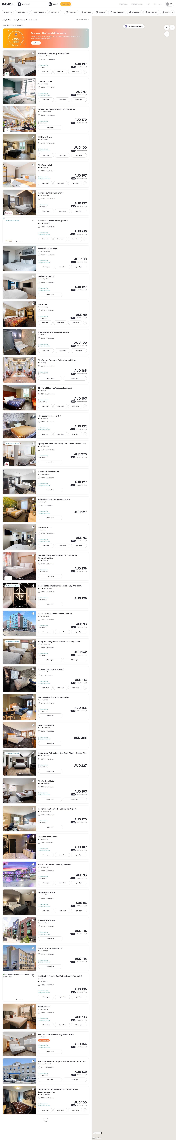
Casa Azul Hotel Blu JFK (46, 481)
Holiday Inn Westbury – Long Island (46, 63)
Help (148, 4)
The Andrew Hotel (46, 790)
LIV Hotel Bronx (46, 147)
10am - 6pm (60, 322)
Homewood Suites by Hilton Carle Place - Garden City (46, 763)
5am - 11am (45, 1110)
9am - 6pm (50, 127)
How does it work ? (136, 4)
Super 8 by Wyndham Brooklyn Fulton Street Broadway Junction (46, 1100)
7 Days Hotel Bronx (46, 930)
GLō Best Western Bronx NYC (46, 679)
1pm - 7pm (75, 434)
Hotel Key (46, 314)
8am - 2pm (45, 72)
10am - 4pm (75, 239)
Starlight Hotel (46, 91)
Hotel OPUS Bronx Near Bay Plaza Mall (46, 874)
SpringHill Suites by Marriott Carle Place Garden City (46, 453)
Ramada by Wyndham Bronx (46, 202)
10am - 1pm (62, 1025)
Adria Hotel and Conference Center (46, 509)
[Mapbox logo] (96, 1138)
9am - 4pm (45, 183)
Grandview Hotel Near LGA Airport (46, 342)
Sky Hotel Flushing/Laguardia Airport (46, 397)
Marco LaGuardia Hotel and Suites (46, 707)
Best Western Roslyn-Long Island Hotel (46, 1044)
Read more (36, 43)
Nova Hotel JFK (46, 537)
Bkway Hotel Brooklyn (46, 258)
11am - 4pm (60, 688)
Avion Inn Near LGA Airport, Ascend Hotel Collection (46, 1071)
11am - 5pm (60, 434)
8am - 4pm (60, 239)
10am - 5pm (62, 99)
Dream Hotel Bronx (46, 902)
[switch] (71, 12)
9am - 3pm (60, 72)
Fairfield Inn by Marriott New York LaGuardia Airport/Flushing (46, 566)
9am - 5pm (50, 604)
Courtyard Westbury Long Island (46, 230)
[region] (134, 578)
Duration (54, 12)
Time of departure (38, 12)
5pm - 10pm (78, 99)
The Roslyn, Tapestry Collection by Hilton (46, 370)
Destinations (123, 4)
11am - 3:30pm (50, 378)
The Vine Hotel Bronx (46, 846)
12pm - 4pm (74, 378)
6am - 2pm (45, 239)
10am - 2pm (75, 1110)
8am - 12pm (60, 1110)
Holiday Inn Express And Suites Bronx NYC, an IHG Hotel (46, 987)
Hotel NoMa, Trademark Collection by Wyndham (46, 595)
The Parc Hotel (46, 174)
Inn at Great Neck (46, 735)
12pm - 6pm (75, 72)
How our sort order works (12, 25)
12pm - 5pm (75, 688)
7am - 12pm (50, 576)
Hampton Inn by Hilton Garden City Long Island (46, 651)
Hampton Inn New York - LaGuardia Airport (46, 818)
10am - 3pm (45, 688)
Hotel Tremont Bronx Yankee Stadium (46, 623)
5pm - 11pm (79, 155)
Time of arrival (21, 12)
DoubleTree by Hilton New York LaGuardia (46, 119)
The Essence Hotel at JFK (46, 425)
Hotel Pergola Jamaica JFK (46, 958)
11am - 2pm (75, 183)
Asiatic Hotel (46, 1016)
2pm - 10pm (78, 211)
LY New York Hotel (46, 286)
